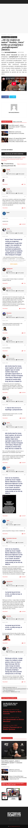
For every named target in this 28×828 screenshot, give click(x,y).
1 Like (24, 184)
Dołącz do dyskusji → (22, 164)
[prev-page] (2, 145)
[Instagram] (14, 115)
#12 (25, 474)
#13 (25, 527)
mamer (8, 228)
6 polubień (23, 392)
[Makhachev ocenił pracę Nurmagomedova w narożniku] (4, 133)
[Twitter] (17, 115)
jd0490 (8, 169)
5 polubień (23, 576)
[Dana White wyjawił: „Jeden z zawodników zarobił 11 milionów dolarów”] (4, 127)
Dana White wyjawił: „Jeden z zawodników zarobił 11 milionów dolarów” (17, 127)
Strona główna (3, 34)
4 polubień (23, 224)
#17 (25, 655)
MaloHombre (10, 268)
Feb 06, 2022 (5, 177)
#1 (25, 177)
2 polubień (23, 418)
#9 (25, 362)
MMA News (14, 37)
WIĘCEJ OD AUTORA (17, 121)
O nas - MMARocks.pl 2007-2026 (14, 826)
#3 (25, 218)
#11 (25, 430)
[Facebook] (11, 115)
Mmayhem (9, 313)
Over (8, 355)
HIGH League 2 (10, 34)
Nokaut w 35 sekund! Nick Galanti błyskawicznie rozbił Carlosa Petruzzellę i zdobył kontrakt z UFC (18, 140)
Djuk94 (8, 188)
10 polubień (23, 308)
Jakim (8, 520)
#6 (25, 294)
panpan (8, 467)
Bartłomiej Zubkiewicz (11, 52)
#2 (25, 196)
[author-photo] (14, 110)
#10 (25, 404)
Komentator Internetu (12, 538)
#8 (25, 345)
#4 (25, 236)
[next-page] (4, 145)
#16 (25, 622)
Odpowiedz (5, 184)
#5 (25, 276)
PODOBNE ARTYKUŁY (6, 121)
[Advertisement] (14, 18)
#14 (25, 545)
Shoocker (9, 287)
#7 (25, 320)
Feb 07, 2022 (5, 430)
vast (7, 337)
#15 (25, 588)
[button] (2, 2)
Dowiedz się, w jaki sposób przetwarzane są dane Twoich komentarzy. (13, 159)
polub (24, 207)
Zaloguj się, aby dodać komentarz (14, 153)
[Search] (26, 2)
